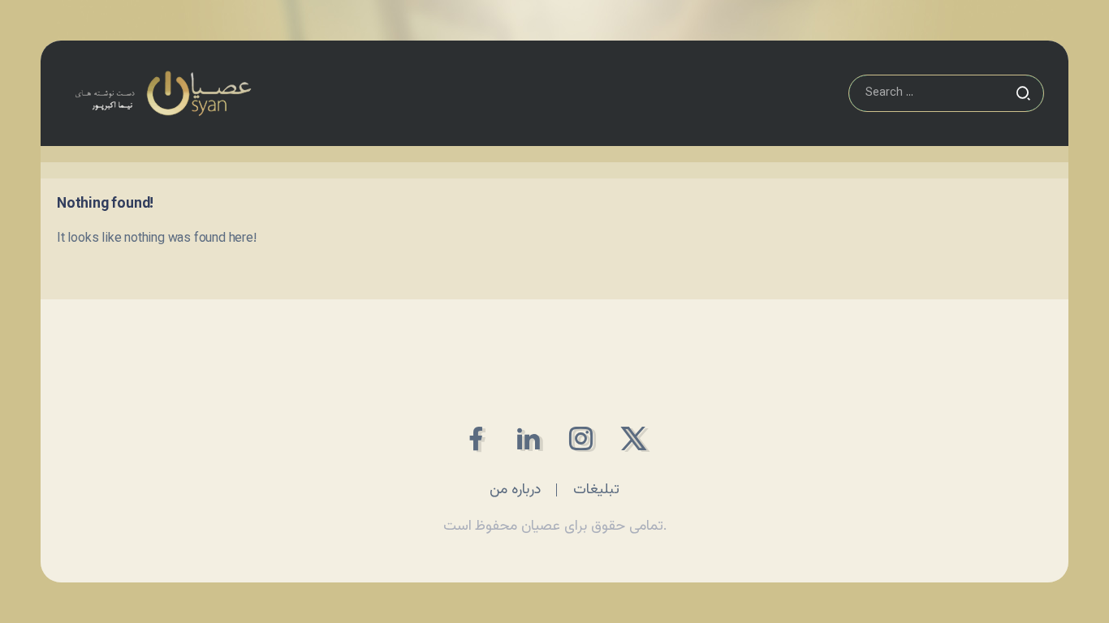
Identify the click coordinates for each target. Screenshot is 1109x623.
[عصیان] (162, 94)
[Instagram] (581, 438)
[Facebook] (475, 438)
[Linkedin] (528, 438)
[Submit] (1023, 93)
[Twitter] (633, 438)
